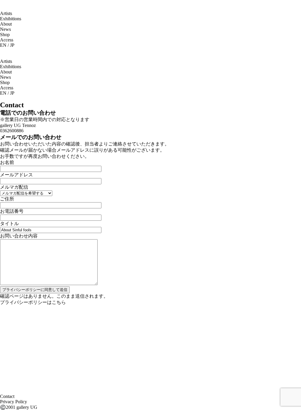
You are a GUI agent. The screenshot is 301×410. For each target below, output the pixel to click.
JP (12, 45)
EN (3, 45)
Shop (5, 34)
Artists (6, 13)
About (6, 23)
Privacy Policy (13, 401)
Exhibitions (10, 18)
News (5, 29)
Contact (7, 396)
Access (6, 39)
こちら (59, 302)
